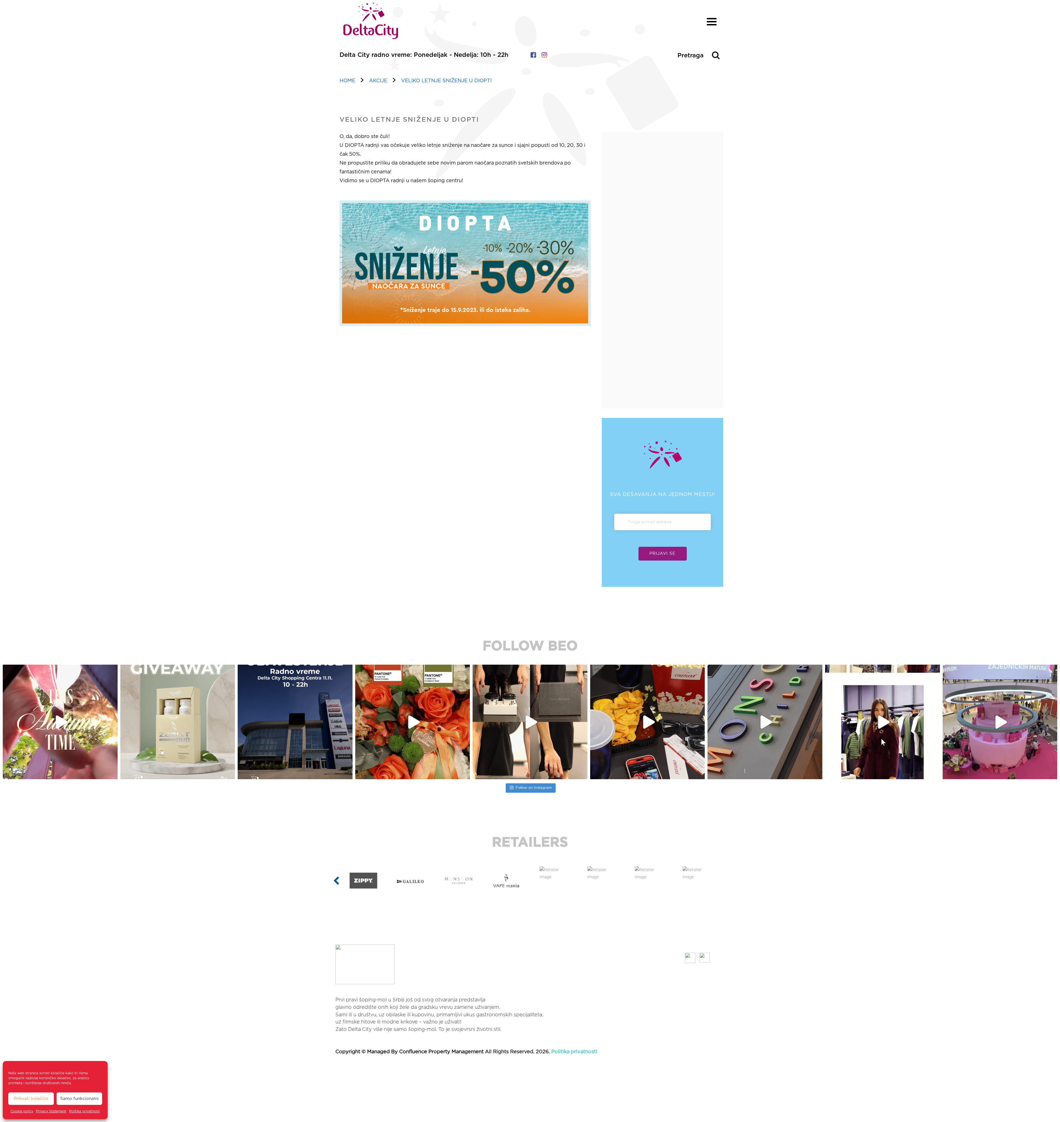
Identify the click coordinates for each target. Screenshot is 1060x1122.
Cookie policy (21, 1111)
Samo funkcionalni (79, 1099)
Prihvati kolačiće (31, 1099)
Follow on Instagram (534, 788)
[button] (336, 881)
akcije (378, 80)
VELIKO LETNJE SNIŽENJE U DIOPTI (446, 80)
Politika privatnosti (84, 1111)
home (347, 80)
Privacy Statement (51, 1111)
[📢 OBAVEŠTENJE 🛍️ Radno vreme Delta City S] (60, 722)
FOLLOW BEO (530, 646)
